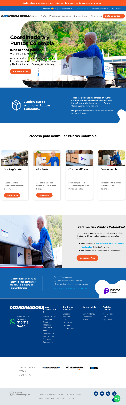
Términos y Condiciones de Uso (51, 395)
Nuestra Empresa (49, 316)
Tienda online (86, 247)
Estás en (46, 9)
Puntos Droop (80, 16)
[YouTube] (108, 393)
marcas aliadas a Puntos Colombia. (110, 243)
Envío (43, 16)
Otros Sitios (81, 9)
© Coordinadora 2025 (65, 399)
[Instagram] (96, 393)
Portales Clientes (99, 9)
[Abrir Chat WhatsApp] (117, 398)
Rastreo (33, 16)
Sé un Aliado (96, 16)
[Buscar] (117, 8)
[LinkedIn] (114, 393)
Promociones (48, 342)
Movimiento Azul (89, 314)
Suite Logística (112, 16)
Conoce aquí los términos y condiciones (70, 288)
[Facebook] (102, 393)
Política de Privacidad (74, 395)
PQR (64, 320)
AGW (104, 317)
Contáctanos (64, 9)
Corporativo (107, 320)
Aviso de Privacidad (46, 399)
